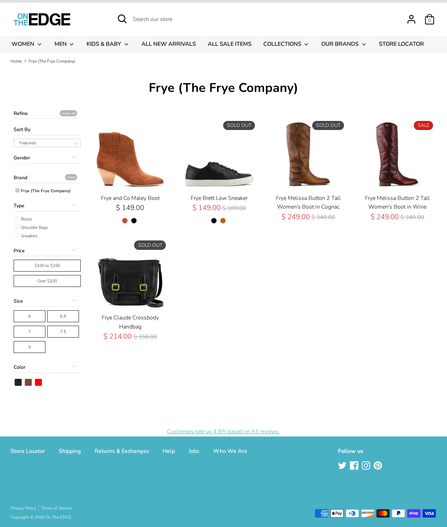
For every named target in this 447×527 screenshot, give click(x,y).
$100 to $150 (47, 265)
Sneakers (29, 236)
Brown (28, 382)
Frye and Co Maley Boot (130, 198)
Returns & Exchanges (122, 451)
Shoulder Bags (34, 227)
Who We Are (230, 451)
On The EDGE (58, 517)
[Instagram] (367, 466)
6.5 (63, 316)
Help (169, 451)
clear (71, 177)
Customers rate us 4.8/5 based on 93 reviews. (223, 431)
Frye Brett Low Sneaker (219, 198)
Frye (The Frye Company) (45, 191)
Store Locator (27, 451)
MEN (61, 44)
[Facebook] (355, 466)
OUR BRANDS (340, 44)
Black (18, 382)
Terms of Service (56, 508)
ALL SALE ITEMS (229, 44)
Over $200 (47, 281)
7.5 (63, 331)
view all (68, 113)
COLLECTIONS (283, 44)
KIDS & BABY (105, 44)
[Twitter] (343, 466)
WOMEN (24, 44)
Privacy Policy (23, 508)
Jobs (194, 451)
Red (39, 382)
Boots (26, 219)
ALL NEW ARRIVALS (168, 44)
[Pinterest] (378, 466)
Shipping (70, 451)
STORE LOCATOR (401, 44)
